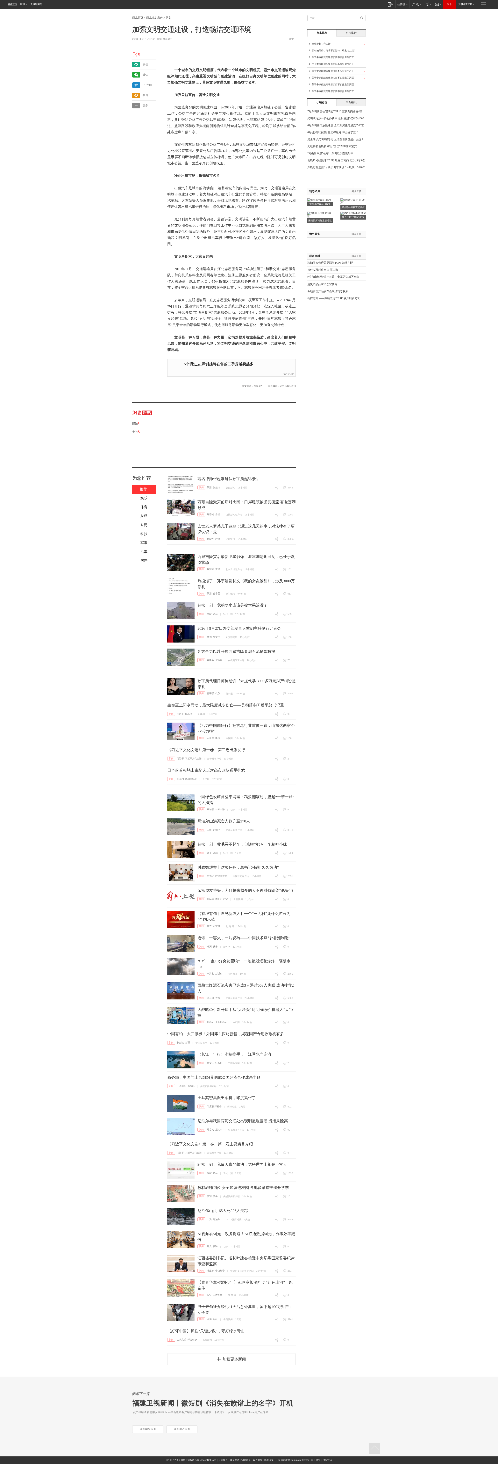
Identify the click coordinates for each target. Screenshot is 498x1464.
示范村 (216, 926)
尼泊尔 (216, 829)
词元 (209, 1246)
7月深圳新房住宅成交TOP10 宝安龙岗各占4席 (334, 111)
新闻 (201, 487)
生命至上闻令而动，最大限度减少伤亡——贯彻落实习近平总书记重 (225, 705)
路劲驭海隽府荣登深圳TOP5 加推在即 (330, 262)
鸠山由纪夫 (191, 779)
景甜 (209, 487)
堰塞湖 (210, 514)
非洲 (209, 946)
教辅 (209, 1196)
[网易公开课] (402, 4)
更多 (145, 105)
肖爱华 (210, 538)
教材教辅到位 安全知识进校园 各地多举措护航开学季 (243, 1187)
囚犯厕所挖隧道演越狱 (320, 220)
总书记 (210, 876)
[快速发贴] (135, 54)
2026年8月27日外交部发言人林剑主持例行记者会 (239, 628)
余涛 (209, 1319)
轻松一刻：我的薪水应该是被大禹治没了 (232, 605)
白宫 (225, 899)
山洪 (209, 829)
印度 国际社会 (214, 1106)
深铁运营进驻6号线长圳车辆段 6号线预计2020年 (336, 167)
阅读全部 (356, 191)
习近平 (180, 713)
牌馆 (217, 538)
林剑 (209, 637)
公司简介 (223, 1460)
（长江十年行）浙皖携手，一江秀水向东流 (234, 1054)
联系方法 (234, 1460)
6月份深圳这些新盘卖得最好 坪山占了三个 (333, 132)
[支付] (428, 4)
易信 (145, 64)
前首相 (180, 779)
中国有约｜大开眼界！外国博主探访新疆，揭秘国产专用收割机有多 (225, 1034)
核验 (215, 1246)
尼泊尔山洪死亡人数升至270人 (223, 821)
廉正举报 (316, 1460)
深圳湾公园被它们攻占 (353, 207)
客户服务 (257, 1460)
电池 (217, 738)
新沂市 (218, 973)
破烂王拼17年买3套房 (353, 217)
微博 (145, 95)
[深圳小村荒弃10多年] (319, 199)
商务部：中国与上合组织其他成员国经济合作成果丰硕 (214, 1077)
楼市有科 (314, 256)
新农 (209, 926)
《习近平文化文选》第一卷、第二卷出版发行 (206, 750)
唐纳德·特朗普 (214, 899)
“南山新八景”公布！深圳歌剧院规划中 (330, 153)
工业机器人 (221, 1022)
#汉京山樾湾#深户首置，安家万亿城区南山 (333, 276)
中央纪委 (220, 1270)
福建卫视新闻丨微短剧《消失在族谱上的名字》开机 (212, 1403)
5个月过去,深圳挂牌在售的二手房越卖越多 (218, 364)
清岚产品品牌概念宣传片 (322, 284)
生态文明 (181, 1339)
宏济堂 (210, 738)
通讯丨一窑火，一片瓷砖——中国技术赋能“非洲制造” (243, 938)
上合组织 (181, 1086)
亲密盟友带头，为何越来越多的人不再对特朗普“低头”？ (245, 890)
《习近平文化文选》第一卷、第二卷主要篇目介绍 (210, 1144)
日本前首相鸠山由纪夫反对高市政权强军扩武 (206, 770)
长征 (209, 1295)
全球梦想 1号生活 (321, 43)
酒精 (215, 853)
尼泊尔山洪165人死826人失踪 (222, 1211)
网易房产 (167, 39)
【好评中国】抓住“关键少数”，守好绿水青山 (206, 1331)
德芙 (209, 853)
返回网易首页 (148, 1429)
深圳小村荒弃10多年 (320, 204)
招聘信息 (246, 1460)
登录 (449, 4)
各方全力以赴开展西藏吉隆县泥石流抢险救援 (236, 651)
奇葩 (215, 614)
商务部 (191, 1086)
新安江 (210, 1063)
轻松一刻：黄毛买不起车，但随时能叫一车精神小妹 (242, 844)
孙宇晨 (216, 593)
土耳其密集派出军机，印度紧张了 (226, 1098)
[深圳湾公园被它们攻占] (353, 199)
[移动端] (390, 4)
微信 (145, 74)
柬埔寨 (210, 809)
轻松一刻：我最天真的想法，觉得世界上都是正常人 (242, 1164)
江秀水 (218, 1063)
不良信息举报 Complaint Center (292, 1460)
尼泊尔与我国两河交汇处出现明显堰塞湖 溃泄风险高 (242, 1121)
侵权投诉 (327, 1460)
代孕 (217, 693)
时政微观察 (221, 876)
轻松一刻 (228, 614)
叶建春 (210, 1270)
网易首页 (12, 4)
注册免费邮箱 (465, 4)
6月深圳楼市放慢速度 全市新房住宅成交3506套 (335, 125)
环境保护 (192, 1339)
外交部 (216, 637)
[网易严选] (416, 4)
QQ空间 (147, 85)
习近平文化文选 (193, 758)
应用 (22, 4)
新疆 (187, 1042)
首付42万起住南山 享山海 (322, 269)
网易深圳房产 (154, 17)
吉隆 (217, 514)
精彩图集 (314, 191)
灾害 (217, 998)
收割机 (180, 1042)
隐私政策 (269, 1460)
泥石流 (218, 660)
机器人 (210, 1022)
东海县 (210, 973)
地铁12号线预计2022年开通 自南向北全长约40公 (336, 160)
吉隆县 (210, 660)
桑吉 (215, 946)
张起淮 (216, 487)
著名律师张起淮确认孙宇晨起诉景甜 (228, 479)
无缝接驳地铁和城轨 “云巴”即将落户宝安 (332, 146)
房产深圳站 (288, 374)
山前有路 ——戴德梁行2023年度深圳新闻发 (333, 298)
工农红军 (217, 1295)
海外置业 (314, 234)
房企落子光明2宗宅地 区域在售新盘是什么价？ (335, 139)
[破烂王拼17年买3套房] (353, 213)
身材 (209, 614)
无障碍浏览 (36, 4)
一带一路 (220, 809)
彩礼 (215, 1319)
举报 (291, 39)
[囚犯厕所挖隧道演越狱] (320, 213)
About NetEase (208, 1460)
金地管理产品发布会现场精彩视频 (327, 291)
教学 (215, 1196)
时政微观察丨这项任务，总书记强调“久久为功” (238, 867)
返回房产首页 (182, 1429)
